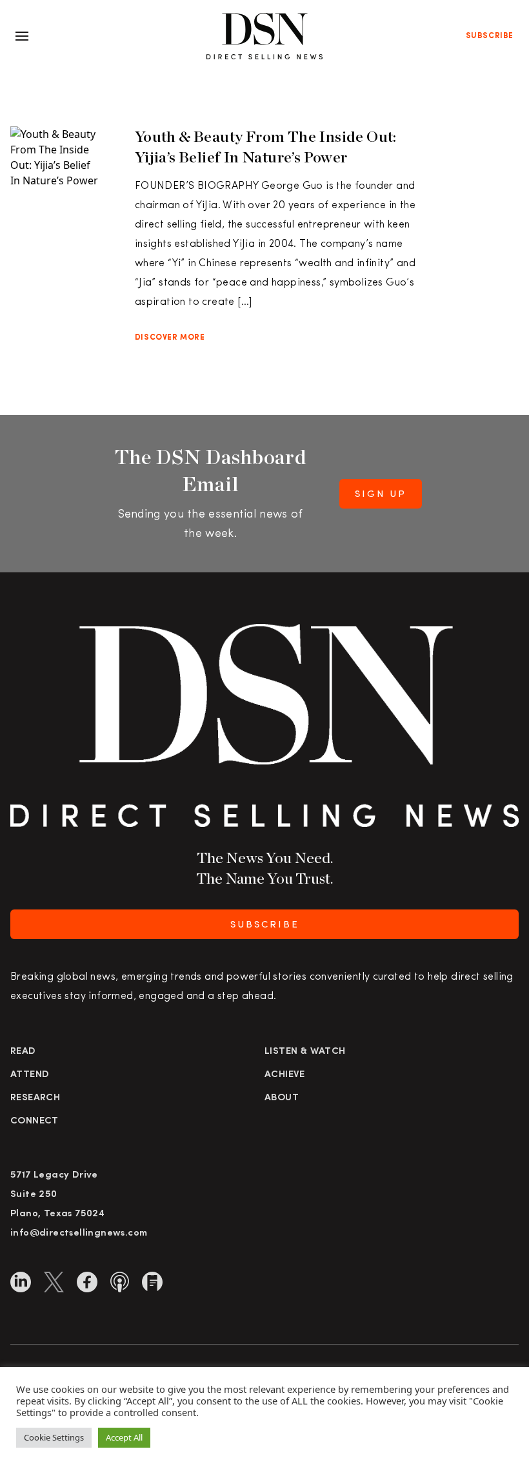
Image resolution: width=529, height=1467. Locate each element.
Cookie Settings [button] (54, 1437)
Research (35, 1098)
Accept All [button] (124, 1437)
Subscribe (490, 36)
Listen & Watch (305, 1051)
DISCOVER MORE (170, 338)
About (281, 1098)
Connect (34, 1121)
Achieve (284, 1075)
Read (23, 1051)
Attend (29, 1075)
